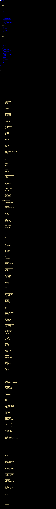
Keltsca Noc (6, 256)
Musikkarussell (7, 190)
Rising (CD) (4, 23)
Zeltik (5, 237)
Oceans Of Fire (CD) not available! (7, 54)
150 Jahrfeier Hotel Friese (8, 183)
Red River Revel (7, 333)
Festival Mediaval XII (7, 271)
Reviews (4, 29)
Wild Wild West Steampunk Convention (9, 437)
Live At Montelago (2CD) (5, 52)
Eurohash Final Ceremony (8, 276)
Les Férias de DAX (7, 251)
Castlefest (6, 103)
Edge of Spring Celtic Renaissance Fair (9, 312)
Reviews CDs (6, 30)
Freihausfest (6, 176)
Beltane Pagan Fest (7, 265)
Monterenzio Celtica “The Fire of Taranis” (9, 175)
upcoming (4, 10)
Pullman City (6, 152)
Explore (3, 25)
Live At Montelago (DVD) (5, 20)
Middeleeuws (6, 134)
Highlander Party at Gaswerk (8, 388)
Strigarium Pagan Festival (8, 430)
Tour (2, 8)
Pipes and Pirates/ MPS (7, 227)
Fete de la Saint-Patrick (8, 308)
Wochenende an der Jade (8, 475)
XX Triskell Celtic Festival (8, 245)
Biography (4, 57)
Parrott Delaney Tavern (8, 301)
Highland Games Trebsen (8, 246)
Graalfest (6, 244)
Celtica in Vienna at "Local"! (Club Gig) (9, 387)
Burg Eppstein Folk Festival (8, 277)
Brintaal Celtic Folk (7, 343)
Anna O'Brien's (6, 370)
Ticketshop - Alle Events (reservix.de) (6, 200)
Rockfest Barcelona (7, 212)
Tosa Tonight (6, 413)
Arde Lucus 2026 (7, 108)
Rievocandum (6, 127)
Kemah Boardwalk (7, 299)
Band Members (5, 28)
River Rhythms (6, 407)
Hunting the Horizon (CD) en (6, 49)
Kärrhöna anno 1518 (7, 381)
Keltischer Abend (7, 178)
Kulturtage (6, 213)
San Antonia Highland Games (8, 494)
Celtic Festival (6, 147)
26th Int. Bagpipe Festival (8, 101)
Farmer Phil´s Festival (7, 344)
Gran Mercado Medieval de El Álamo (9, 268)
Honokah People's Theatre (8, 368)
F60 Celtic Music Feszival (8, 225)
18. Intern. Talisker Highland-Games (9, 339)
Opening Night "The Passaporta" (8, 188)
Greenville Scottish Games (8, 358)
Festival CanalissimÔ (7, 258)
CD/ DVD (3, 16)
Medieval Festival (7, 139)
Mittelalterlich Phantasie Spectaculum (9, 461)
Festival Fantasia (7, 282)
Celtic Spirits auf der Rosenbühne (9, 202)
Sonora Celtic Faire (7, 380)
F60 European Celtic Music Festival (9, 263)
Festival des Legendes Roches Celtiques (9, 207)
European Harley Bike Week (8, 462)
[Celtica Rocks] (2, 0)
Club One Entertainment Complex (8, 320)
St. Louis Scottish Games (8, 394)
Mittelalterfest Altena (7, 349)
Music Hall (6, 454)
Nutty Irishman (6, 338)
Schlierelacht (6, 165)
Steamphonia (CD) (5, 21)
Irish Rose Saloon (7, 369)
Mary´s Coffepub (7, 355)
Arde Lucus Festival (7, 177)
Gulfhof (6, 287)
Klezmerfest (6, 485)
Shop (2, 33)
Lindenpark (6, 455)
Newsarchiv (4, 45)
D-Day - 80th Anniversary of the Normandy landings (11, 151)
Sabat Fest (6, 102)
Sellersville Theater (7, 318)
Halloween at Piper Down (8, 325)
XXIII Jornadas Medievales (8, 345)
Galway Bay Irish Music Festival (8, 327)
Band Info (4, 27)
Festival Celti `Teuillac (7, 146)
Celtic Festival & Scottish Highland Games (9, 324)
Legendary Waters (7, 307)
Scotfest (6, 399)
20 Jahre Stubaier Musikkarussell (9, 116)
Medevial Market (7, 132)
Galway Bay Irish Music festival (8, 331)
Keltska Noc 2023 (7, 171)
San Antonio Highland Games (8, 363)
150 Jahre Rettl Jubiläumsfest (8, 357)
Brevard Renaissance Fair (8, 313)
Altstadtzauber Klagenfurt (8, 252)
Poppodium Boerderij (7, 159)
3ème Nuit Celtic (7, 393)
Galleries (4, 31)
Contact (3, 36)
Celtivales (6, 389)
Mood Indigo (6, 270)
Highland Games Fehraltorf (8, 417)
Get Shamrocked (7, 337)
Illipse (6, 456)
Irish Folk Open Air (7, 480)
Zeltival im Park (7, 214)
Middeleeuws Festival (7, 250)
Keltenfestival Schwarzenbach (8, 150)
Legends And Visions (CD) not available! (7, 22)
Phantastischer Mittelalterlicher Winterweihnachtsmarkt (11, 438)
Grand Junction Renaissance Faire (9, 293)
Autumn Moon (6, 392)
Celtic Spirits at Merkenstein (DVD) (7, 18)
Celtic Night (6, 163)
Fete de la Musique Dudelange (8, 126)
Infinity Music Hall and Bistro (8, 319)
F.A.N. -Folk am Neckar (7, 469)
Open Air (6, 164)
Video (3, 13)
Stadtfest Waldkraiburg (7, 479)
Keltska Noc (6, 122)
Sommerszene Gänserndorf (8, 350)
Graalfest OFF (6, 243)
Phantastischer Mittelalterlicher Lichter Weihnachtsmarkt (11, 382)
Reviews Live (6, 59)
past (3, 11)
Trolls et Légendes (7, 133)
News (3, 5)
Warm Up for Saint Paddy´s (8, 220)
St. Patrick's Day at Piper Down (8, 431)
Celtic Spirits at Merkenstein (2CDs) (7, 19)
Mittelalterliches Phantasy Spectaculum (9, 405)
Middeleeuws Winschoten (8, 113)
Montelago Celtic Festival (8, 418)
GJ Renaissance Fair (7, 361)
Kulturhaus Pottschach (7, 269)
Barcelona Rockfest (7, 145)
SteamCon (6, 424)
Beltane (6, 219)
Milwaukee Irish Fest (7, 411)
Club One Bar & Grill (7, 302)
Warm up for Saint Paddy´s (8, 221)
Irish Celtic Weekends (7, 184)
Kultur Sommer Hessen (7, 121)
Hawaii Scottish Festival (7, 295)
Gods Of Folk (6, 486)
